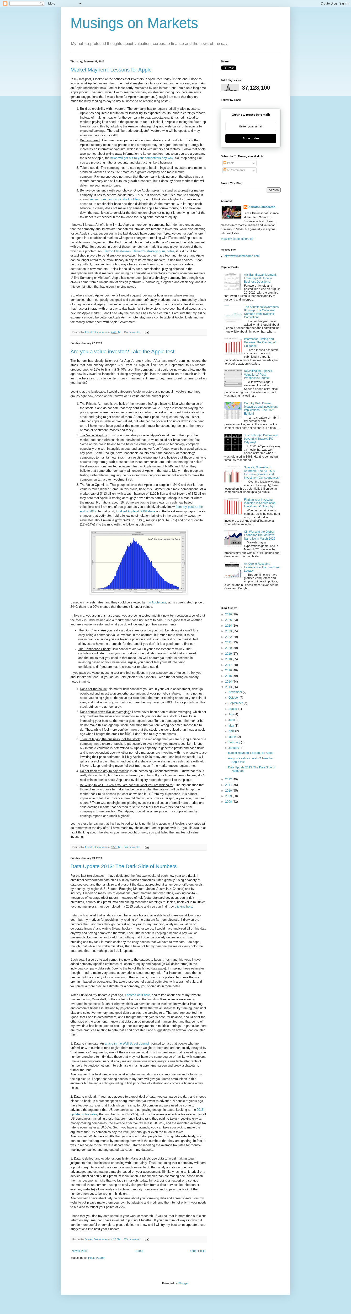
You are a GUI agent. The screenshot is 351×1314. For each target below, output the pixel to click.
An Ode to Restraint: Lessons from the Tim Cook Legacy (261, 567)
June (232, 720)
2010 (229, 790)
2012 (229, 779)
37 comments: (132, 1239)
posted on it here (138, 995)
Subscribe (251, 138)
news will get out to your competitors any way (141, 158)
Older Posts (197, 1251)
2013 (229, 687)
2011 (229, 785)
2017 (229, 665)
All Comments (235, 170)
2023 (229, 631)
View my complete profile (237, 239)
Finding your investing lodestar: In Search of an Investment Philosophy (260, 503)
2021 (229, 642)
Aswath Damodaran (261, 207)
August (233, 709)
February (235, 742)
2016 (229, 670)
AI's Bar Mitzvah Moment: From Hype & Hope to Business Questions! (260, 278)
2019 (229, 653)
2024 (229, 625)
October (234, 697)
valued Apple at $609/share (136, 511)
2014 (229, 681)
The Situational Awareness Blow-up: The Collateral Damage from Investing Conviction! (261, 312)
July (231, 714)
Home (139, 1251)
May (232, 725)
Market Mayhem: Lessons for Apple (111, 70)
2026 (229, 614)
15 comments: (132, 332)
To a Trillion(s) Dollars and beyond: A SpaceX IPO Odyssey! (261, 439)
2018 (229, 659)
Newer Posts (80, 1251)
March (233, 737)
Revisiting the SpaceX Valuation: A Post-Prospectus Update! (258, 374)
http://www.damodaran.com (242, 256)
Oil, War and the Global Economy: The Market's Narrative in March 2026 (259, 535)
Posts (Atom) (96, 1257)
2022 (229, 637)
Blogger (183, 1283)
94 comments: (132, 847)
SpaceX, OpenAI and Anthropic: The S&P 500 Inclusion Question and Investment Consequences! (261, 472)
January (234, 748)
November (236, 692)
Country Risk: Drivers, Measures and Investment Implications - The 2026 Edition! (260, 408)
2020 (229, 648)
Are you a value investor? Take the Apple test (122, 352)
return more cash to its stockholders (115, 199)
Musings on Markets (134, 23)
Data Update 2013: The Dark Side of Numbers (123, 866)
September (236, 703)
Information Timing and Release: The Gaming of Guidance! (260, 342)
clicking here (183, 906)
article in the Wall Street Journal (127, 1043)
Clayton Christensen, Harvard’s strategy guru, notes (138, 251)
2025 (229, 620)
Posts (230, 163)
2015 (229, 676)
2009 (229, 796)
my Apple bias (156, 602)
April (232, 731)
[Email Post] (147, 332)
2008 (229, 801)
